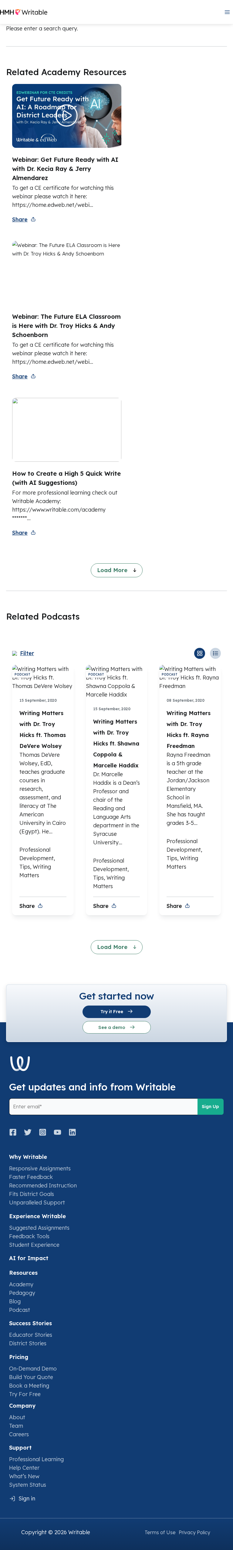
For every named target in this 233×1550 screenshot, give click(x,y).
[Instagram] (42, 1132)
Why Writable (28, 1156)
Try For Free (25, 1394)
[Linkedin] (72, 1132)
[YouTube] (57, 1132)
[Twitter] (27, 1132)
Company (22, 1405)
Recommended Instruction (43, 1185)
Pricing (18, 1357)
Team (16, 1425)
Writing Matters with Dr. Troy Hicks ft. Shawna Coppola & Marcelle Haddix (116, 743)
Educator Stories (30, 1334)
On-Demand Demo (33, 1368)
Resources (23, 1272)
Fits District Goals (31, 1193)
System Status (27, 1484)
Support (20, 1447)
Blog (15, 1301)
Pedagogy (22, 1292)
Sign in (27, 1498)
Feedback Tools (29, 1236)
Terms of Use (160, 1532)
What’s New (24, 1476)
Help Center (24, 1467)
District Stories (27, 1343)
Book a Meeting (29, 1385)
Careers (19, 1434)
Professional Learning (36, 1459)
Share (20, 220)
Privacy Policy (194, 1532)
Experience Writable (37, 1216)
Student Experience (34, 1244)
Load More (113, 570)
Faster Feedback (31, 1176)
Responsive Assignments (40, 1168)
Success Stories (30, 1323)
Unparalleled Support (37, 1202)
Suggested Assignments (39, 1227)
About (17, 1417)
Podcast (19, 1309)
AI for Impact (28, 1258)
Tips (24, 866)
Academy (21, 1284)
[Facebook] (14, 1132)
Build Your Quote (31, 1377)
